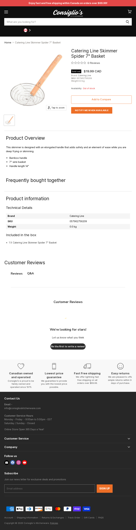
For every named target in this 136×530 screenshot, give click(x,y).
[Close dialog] (124, 207)
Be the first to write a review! (68, 346)
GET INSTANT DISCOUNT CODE (65, 307)
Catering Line (84, 75)
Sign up (104, 488)
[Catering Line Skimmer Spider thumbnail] (9, 120)
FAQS (101, 517)
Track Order (74, 517)
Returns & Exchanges (53, 517)
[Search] (127, 22)
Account (8, 517)
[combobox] (63, 22)
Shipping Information (27, 517)
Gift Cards (89, 517)
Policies (54, 523)
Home (7, 42)
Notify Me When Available (91, 110)
